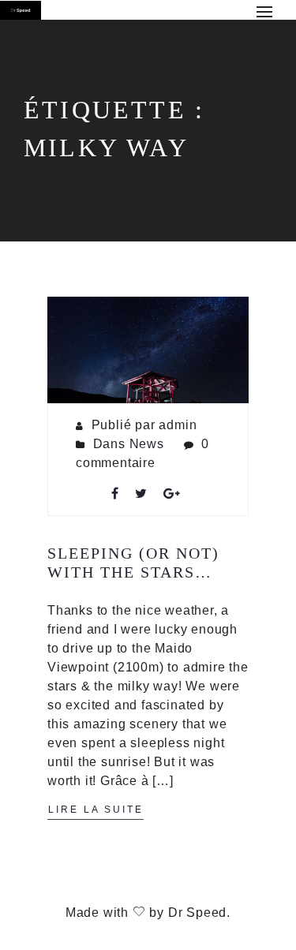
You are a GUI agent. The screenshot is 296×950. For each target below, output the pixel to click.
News (146, 444)
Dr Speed (197, 912)
